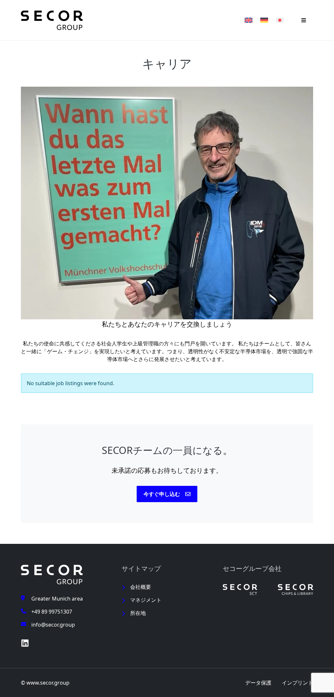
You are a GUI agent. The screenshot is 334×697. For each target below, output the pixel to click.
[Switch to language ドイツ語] (264, 20)
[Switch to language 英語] (248, 20)
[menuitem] (167, 587)
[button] (303, 20)
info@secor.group (53, 624)
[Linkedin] (25, 643)
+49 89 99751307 (51, 611)
